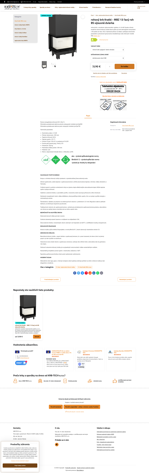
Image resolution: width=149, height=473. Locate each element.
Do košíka (124, 66)
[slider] (55, 356)
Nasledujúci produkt (125, 279)
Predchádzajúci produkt (51, 279)
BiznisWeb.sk (80, 470)
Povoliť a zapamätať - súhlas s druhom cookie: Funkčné (81, 407)
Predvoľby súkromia (70, 468)
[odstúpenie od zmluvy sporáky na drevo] (120, 110)
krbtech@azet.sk (24, 358)
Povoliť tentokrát (56, 407)
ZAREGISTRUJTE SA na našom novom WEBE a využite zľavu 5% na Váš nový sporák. (61, 352)
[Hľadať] (130, 7)
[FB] (5, 2)
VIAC (65, 362)
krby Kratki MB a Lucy (128, 125)
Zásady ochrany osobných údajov (86, 468)
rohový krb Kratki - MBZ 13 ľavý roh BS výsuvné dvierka (27, 326)
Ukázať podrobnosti (20, 469)
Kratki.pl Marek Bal (101, 76)
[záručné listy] (106, 110)
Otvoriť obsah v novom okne (75, 412)
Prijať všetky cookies (20, 465)
